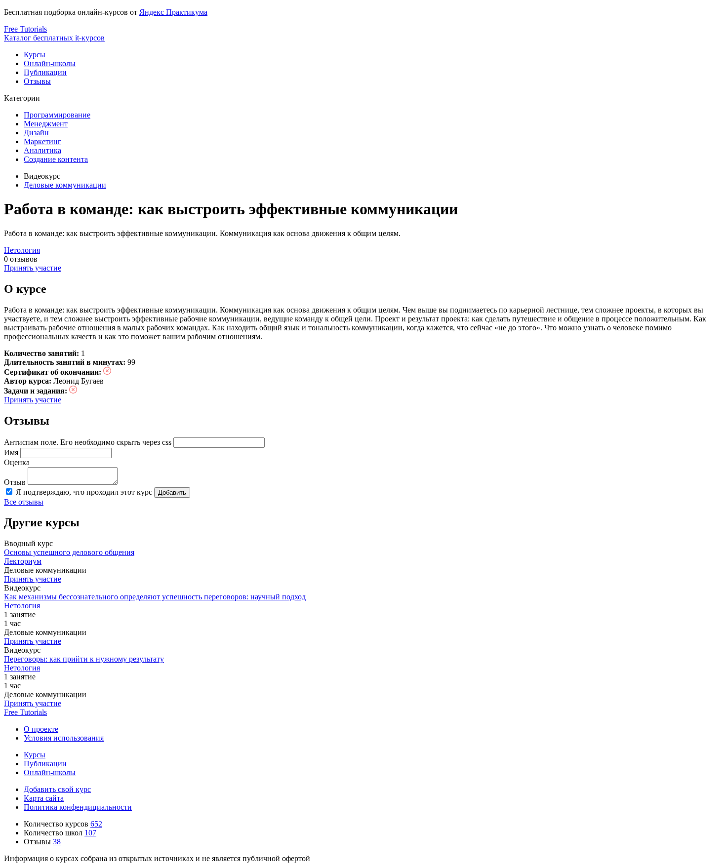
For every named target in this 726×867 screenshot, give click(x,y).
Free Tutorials (25, 712)
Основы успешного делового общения (69, 552)
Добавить (172, 492)
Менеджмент (46, 123)
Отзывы (37, 81)
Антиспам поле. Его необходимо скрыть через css (87, 442)
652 (96, 824)
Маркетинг (42, 141)
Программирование (57, 115)
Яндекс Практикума (173, 12)
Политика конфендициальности (78, 807)
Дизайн (36, 132)
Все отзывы (23, 502)
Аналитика (42, 150)
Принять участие (32, 268)
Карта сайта (44, 798)
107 (90, 832)
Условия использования (64, 738)
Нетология (22, 250)
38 (57, 841)
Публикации (45, 72)
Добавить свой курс (57, 789)
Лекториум (22, 561)
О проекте (41, 729)
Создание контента (56, 159)
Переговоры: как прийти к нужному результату (84, 659)
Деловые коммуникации (65, 185)
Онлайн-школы (50, 63)
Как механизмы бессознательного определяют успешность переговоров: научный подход (155, 596)
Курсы (34, 54)
